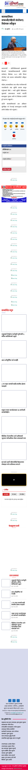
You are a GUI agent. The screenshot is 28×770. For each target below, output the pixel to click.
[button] (24, 11)
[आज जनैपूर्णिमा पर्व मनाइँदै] (14, 349)
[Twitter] (13, 700)
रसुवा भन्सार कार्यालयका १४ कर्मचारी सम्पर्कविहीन (13, 411)
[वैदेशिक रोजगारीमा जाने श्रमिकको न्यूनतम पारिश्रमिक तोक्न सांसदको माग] (14, 425)
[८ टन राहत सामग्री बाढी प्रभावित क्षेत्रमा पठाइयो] (14, 373)
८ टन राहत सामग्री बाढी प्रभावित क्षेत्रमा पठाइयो (13, 385)
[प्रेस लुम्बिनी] (3, 29)
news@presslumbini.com (17, 713)
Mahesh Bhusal (18, 768)
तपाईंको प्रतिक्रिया (7, 159)
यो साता (14, 494)
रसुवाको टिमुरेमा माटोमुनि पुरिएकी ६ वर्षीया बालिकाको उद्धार (13, 335)
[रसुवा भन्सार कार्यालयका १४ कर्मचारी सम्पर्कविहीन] (14, 399)
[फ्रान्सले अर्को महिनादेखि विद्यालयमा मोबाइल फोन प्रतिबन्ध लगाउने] (14, 451)
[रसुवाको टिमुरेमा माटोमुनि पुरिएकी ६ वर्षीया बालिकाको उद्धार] (14, 323)
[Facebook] (9, 700)
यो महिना (22, 494)
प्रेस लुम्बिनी (7, 29)
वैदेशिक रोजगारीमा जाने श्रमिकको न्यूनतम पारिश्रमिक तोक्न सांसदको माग (14, 437)
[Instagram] (18, 700)
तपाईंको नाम (6, 153)
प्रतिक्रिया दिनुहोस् (7, 169)
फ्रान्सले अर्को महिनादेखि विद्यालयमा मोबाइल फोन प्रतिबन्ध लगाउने (13, 463)
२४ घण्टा (6, 494)
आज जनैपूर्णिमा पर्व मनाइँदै (10, 360)
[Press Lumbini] (14, 3)
